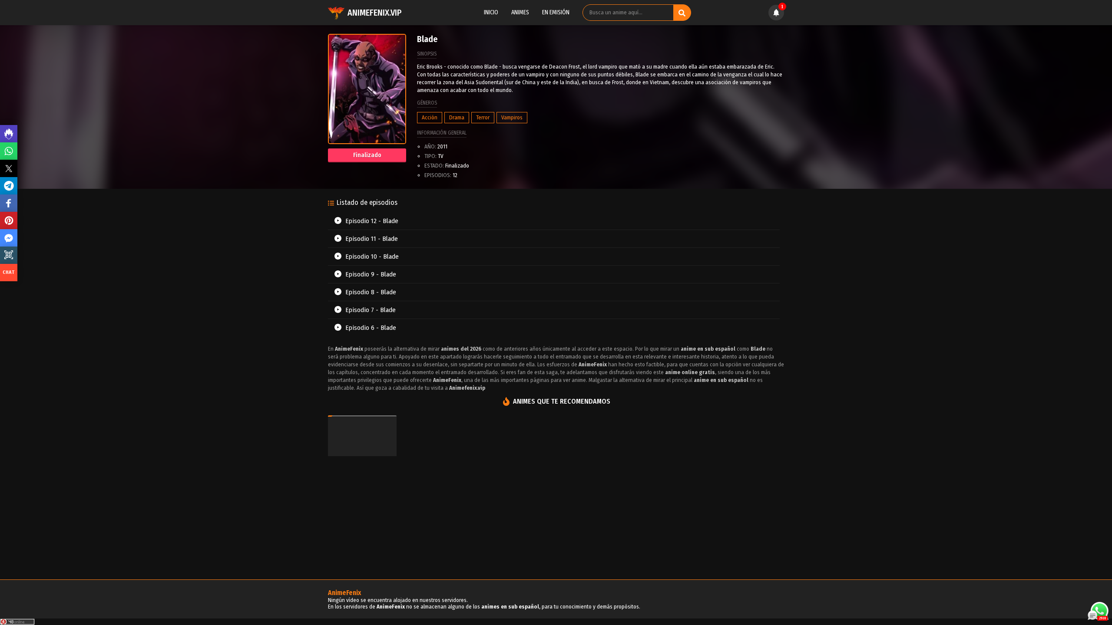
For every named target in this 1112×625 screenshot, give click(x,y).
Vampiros (512, 117)
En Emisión (555, 12)
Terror (483, 117)
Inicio (491, 12)
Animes (520, 12)
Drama (456, 117)
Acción (429, 117)
